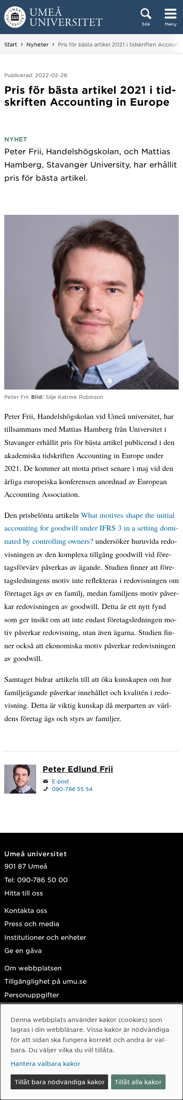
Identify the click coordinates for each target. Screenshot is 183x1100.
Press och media (31, 923)
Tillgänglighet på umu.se (45, 981)
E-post (60, 781)
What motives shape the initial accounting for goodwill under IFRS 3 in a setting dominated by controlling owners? (91, 528)
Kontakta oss (25, 910)
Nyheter (37, 44)
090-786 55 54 (72, 788)
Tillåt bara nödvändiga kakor (59, 1082)
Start (10, 44)
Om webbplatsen (33, 968)
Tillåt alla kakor (138, 1082)
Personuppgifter (31, 994)
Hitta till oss (23, 893)
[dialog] (91, 1052)
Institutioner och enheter (45, 937)
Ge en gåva (23, 950)
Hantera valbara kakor (45, 1063)
